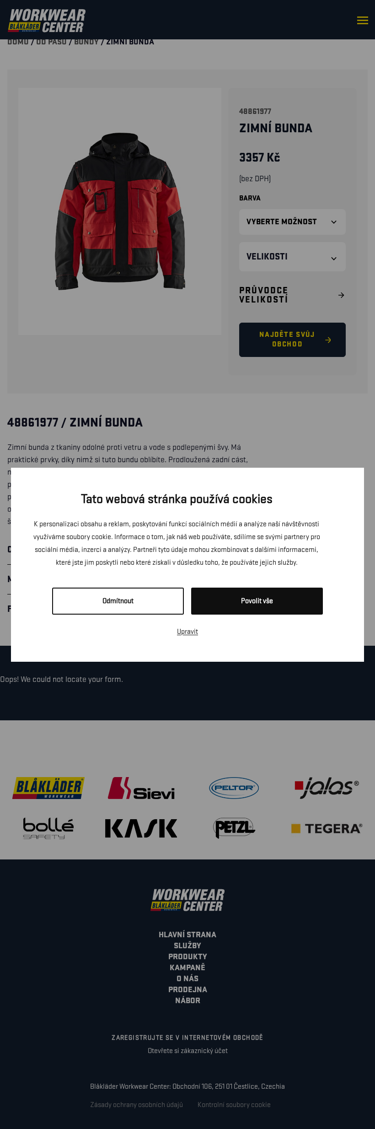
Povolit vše (257, 601)
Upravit (187, 631)
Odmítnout (118, 601)
